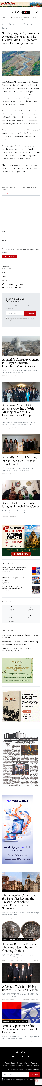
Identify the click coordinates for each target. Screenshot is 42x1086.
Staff (13, 1063)
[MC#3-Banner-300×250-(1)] (21, 540)
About (7, 1063)
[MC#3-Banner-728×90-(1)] (21, 4)
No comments (7, 48)
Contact (19, 1063)
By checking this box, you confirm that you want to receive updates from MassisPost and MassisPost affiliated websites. (20, 320)
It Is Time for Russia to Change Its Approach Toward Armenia (13, 588)
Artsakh (17, 24)
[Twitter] (17, 1056)
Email (4, 231)
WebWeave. (36, 1069)
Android (34, 1063)
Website (4, 240)
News (5, 27)
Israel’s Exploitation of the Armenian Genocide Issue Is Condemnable (14, 568)
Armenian (5, 891)
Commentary (12, 891)
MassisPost (5, 276)
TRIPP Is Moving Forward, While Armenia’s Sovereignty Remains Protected (13, 578)
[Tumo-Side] (17, 670)
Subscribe (30, 313)
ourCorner (24, 1021)
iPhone (26, 1063)
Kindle (5, 1066)
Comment (5, 193)
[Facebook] (13, 1056)
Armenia (11, 17)
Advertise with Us (16, 1066)
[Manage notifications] (36, 1080)
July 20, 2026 (5, 583)
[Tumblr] (28, 1056)
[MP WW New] (17, 829)
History (25, 939)
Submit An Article (32, 1066)
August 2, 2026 (6, 571)
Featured (28, 24)
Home (3, 17)
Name (4, 222)
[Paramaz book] (21, 706)
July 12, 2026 (5, 591)
